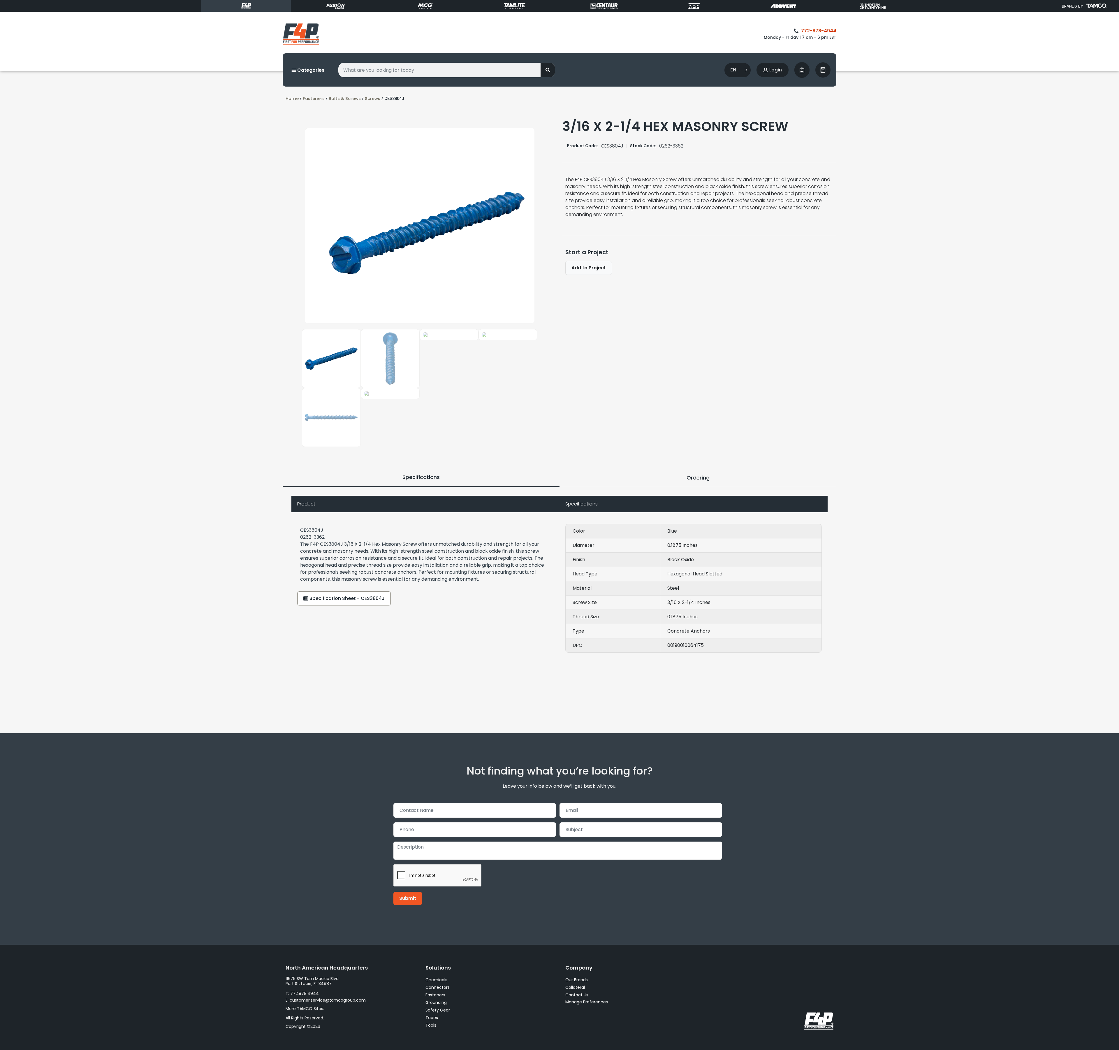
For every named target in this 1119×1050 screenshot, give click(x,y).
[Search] (548, 70)
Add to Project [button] (588, 267)
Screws (372, 98)
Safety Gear (437, 1010)
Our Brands (576, 980)
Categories (310, 70)
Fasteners (314, 98)
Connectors (437, 987)
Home (292, 98)
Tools (430, 1025)
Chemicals (436, 980)
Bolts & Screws (345, 98)
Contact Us (576, 995)
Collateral (575, 987)
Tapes (431, 1018)
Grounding (436, 1002)
